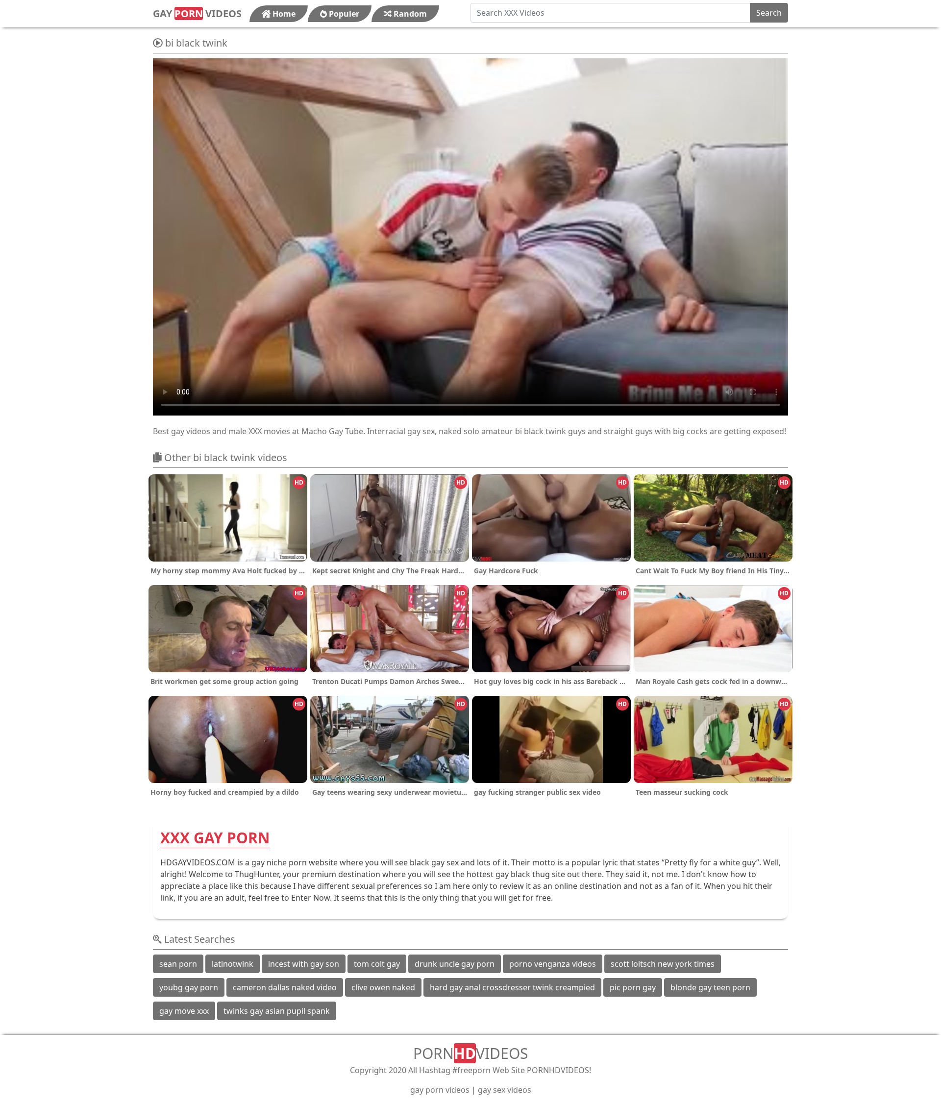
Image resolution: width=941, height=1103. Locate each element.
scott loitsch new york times (663, 963)
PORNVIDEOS (470, 1053)
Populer (343, 13)
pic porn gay (633, 987)
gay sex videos (504, 1089)
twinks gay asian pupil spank (276, 1010)
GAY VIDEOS (197, 13)
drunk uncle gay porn (455, 963)
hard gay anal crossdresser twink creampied (512, 987)
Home (283, 13)
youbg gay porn (188, 987)
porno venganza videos (552, 963)
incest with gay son (303, 963)
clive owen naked (383, 987)
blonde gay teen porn (710, 987)
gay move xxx (184, 1010)
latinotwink (232, 963)
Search (769, 12)
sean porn (178, 963)
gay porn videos (440, 1089)
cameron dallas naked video (285, 987)
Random (409, 13)
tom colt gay (377, 963)
